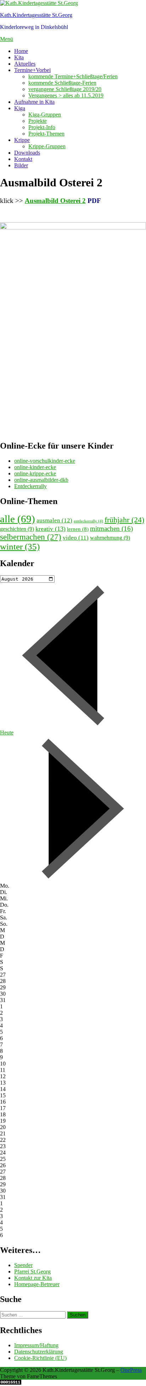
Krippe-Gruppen (47, 146)
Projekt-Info (41, 127)
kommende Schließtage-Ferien (62, 83)
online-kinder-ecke (35, 467)
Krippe (22, 140)
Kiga (19, 108)
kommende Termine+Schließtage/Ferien (73, 76)
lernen (78, 529)
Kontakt (23, 159)
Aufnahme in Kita (34, 102)
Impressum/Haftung (36, 1345)
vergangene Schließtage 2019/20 (64, 89)
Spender (23, 1265)
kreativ (50, 528)
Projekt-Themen (46, 134)
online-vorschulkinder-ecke (44, 461)
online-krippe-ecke (35, 473)
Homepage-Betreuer (37, 1284)
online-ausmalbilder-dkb (41, 480)
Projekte (37, 121)
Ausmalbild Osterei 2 (55, 200)
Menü (6, 39)
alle (17, 518)
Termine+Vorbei (32, 70)
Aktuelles (24, 64)
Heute (6, 733)
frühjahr (124, 519)
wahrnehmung (110, 538)
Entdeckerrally (30, 486)
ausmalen (54, 520)
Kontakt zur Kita (33, 1278)
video (76, 537)
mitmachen (111, 528)
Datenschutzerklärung (38, 1352)
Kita (19, 57)
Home (21, 51)
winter (20, 546)
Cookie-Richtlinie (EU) (40, 1358)
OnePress (131, 1370)
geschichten (17, 529)
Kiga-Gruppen (44, 115)
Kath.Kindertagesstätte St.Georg (36, 15)
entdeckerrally (88, 521)
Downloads (27, 153)
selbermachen (30, 537)
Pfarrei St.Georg (32, 1271)
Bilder (21, 165)
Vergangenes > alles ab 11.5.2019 (65, 95)
